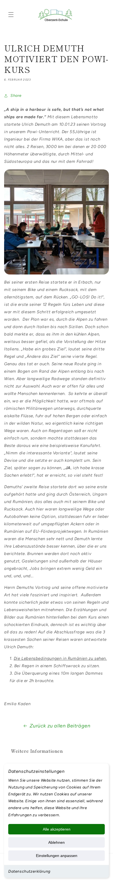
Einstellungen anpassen (56, 855)
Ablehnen (56, 842)
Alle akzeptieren (56, 829)
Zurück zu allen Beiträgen (60, 726)
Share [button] (16, 95)
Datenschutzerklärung (29, 871)
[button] (11, 15)
